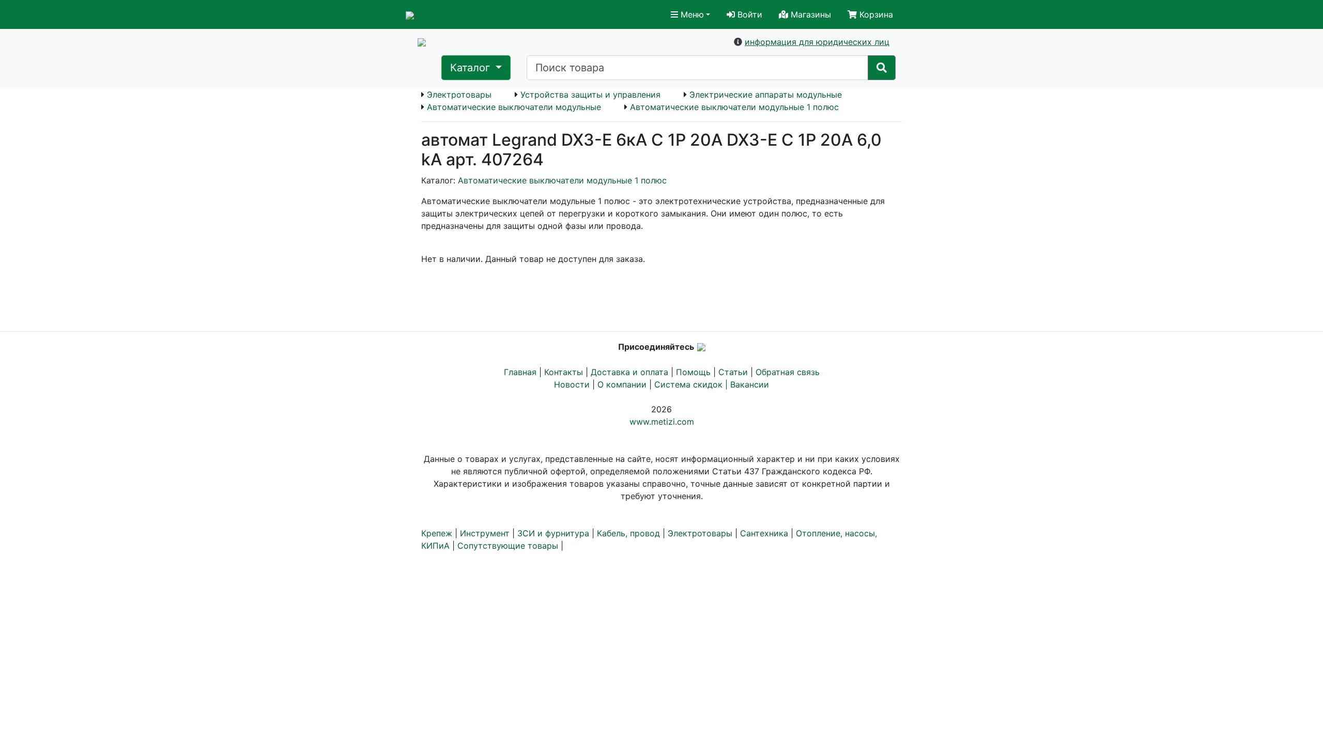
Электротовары (459, 94)
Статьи (733, 372)
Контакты (563, 372)
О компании (622, 384)
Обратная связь (788, 372)
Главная (520, 372)
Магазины (809, 14)
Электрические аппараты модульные (765, 94)
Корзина (875, 14)
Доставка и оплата (629, 372)
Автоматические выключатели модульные (514, 107)
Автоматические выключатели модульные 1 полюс (734, 107)
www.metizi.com (661, 421)
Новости (572, 384)
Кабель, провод (628, 533)
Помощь (693, 372)
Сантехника (764, 533)
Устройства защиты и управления (590, 94)
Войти (748, 14)
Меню (691, 14)
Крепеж (436, 533)
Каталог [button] (471, 67)
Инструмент (485, 533)
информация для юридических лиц (817, 42)
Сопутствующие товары (507, 545)
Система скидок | (692, 384)
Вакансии (749, 384)
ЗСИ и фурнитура (553, 533)
